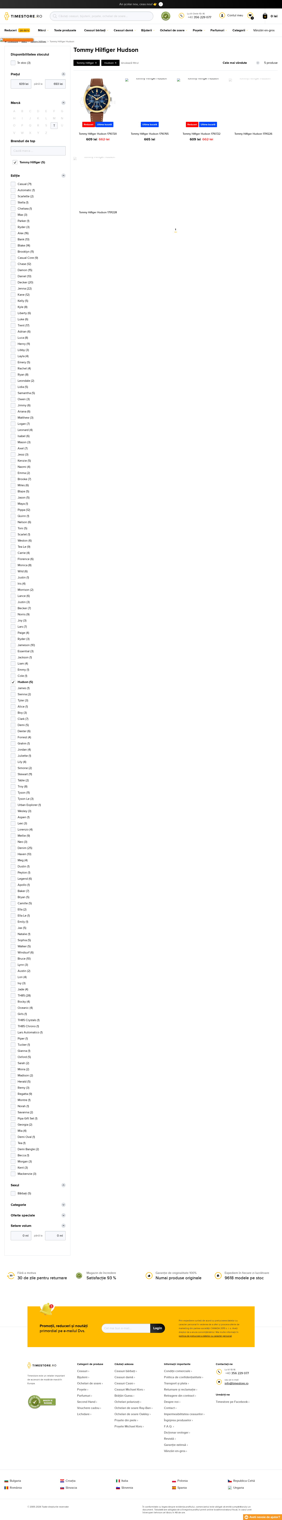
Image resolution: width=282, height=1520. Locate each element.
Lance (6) (24, 596)
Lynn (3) (23, 964)
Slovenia (127, 1488)
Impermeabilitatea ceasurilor (183, 1414)
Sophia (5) (24, 940)
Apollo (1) (24, 885)
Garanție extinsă (175, 1445)
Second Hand (86, 1402)
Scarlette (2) (26, 196)
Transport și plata (175, 1383)
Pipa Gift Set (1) (27, 1118)
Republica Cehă (244, 1481)
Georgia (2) (25, 1124)
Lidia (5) (23, 387)
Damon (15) (25, 270)
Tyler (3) (23, 700)
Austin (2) (24, 971)
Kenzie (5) (24, 460)
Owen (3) (24, 399)
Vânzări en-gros (174, 1451)
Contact (169, 1408)
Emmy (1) (23, 669)
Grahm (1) (24, 743)
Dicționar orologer (176, 1432)
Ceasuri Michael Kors (129, 1389)
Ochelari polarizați (127, 1402)
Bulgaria (15, 1481)
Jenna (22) (25, 288)
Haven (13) (24, 854)
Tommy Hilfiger (38, 41)
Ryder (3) (24, 227)
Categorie (18, 1205)
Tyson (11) (24, 792)
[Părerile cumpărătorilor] (16, 39)
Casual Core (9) (28, 258)
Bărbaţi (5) (24, 1193)
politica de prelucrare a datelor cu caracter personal (205, 1335)
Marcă (15, 103)
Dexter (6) (24, 731)
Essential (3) (26, 651)
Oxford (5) (24, 1057)
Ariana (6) (24, 411)
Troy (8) (22, 786)
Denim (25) (25, 848)
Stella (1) (23, 202)
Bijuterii (82, 1377)
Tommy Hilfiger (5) (32, 162)
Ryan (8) (23, 374)
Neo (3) (22, 842)
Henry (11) (24, 344)
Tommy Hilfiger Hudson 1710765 (150, 134)
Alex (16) (23, 233)
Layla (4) (23, 356)
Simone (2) (25, 768)
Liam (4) (23, 663)
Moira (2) (23, 1069)
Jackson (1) (25, 657)
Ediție (15, 175)
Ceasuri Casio (124, 1383)
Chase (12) (24, 264)
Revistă (169, 1438)
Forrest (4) (24, 737)
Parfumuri (83, 1395)
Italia (124, 1481)
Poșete (82, 1389)
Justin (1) (23, 577)
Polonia (182, 1481)
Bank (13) (23, 239)
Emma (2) (24, 473)
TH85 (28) (24, 995)
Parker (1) (23, 221)
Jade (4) (23, 989)
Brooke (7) (24, 479)
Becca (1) (23, 1155)
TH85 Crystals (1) (29, 1020)
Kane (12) (24, 294)
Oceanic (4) (25, 1008)
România (16, 1488)
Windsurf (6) (26, 952)
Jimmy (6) (24, 405)
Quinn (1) (23, 516)
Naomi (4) (24, 467)
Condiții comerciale (177, 1371)
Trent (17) (23, 325)
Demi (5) (23, 725)
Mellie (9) (24, 835)
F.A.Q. (168, 1426)
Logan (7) (24, 423)
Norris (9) (24, 614)
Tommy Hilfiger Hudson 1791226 (253, 134)
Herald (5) (24, 1081)
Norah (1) (23, 1106)
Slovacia (71, 1488)
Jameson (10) (26, 645)
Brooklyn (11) (26, 251)
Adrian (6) (24, 331)
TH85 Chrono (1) (28, 1026)
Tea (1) (22, 1143)
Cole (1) (22, 676)
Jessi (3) (23, 454)
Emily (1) (23, 921)
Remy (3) (23, 1087)
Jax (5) (22, 928)
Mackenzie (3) (27, 1174)
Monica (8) (24, 565)
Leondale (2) (26, 380)
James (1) (24, 688)
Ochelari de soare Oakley (132, 1414)
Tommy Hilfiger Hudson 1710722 (201, 134)
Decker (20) (25, 282)
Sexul (15, 1185)
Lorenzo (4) (25, 829)
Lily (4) (22, 762)
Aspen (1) (24, 817)
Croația (71, 1481)
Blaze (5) (23, 491)
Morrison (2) (25, 589)
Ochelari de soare (89, 1383)
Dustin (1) (24, 866)
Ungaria (238, 1488)
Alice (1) (23, 706)
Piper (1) (23, 1038)
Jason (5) (24, 497)
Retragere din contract (179, 1395)
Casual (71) (24, 184)
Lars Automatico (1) (30, 1032)
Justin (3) (24, 602)
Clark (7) (23, 719)
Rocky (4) (24, 1001)
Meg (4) (23, 860)
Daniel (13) (24, 276)
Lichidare (83, 1414)
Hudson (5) (25, 682)
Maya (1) (23, 503)
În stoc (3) (24, 63)
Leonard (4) (25, 430)
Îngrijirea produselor (177, 1420)
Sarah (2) (23, 1063)
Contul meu (235, 15)
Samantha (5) (26, 393)
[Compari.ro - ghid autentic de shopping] (166, 20)
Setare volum (21, 1226)
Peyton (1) (24, 872)
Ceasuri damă (124, 1377)
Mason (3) (24, 442)
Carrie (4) (24, 553)
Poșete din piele (125, 1420)
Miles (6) (23, 485)
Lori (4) (22, 977)
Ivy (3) (22, 983)
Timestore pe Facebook (232, 1402)
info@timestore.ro (236, 1383)
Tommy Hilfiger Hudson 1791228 (98, 212)
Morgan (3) (25, 1161)
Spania (182, 1488)
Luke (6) (23, 319)
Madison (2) (25, 1075)
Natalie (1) (24, 934)
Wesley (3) (24, 811)
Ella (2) (22, 909)
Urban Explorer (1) (29, 805)
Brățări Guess (124, 1395)
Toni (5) (22, 528)
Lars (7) (22, 626)
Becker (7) (24, 608)
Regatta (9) (25, 1094)
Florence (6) (26, 559)
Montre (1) (24, 1100)
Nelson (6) (24, 522)
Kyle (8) (22, 307)
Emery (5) (24, 362)
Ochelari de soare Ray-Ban (133, 1408)
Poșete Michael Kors (128, 1426)
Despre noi (171, 1402)
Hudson (109, 63)
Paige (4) (23, 633)
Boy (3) (22, 712)
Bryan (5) (23, 897)
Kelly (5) (23, 301)
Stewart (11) (25, 774)
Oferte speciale (23, 1215)
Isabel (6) (24, 436)
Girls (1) (22, 1014)
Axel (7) (23, 448)
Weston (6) (25, 540)
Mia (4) (22, 1130)
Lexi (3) (22, 823)
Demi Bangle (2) (28, 1149)
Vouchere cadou (88, 1408)
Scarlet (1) (24, 534)
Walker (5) (24, 946)
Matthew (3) (25, 417)
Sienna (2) (24, 694)
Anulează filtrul (130, 63)
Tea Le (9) (24, 546)
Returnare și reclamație (179, 1389)
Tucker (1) (24, 1044)
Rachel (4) (24, 368)
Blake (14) (24, 245)
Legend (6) (25, 878)
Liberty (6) (24, 313)
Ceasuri (82, 1371)
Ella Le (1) (24, 915)
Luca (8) (23, 337)
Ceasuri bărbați (125, 1371)
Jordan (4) (24, 749)
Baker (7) (23, 891)
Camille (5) (25, 903)
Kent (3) (23, 1167)
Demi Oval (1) (26, 1137)
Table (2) (23, 780)
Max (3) (22, 214)
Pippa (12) (24, 510)
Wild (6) (23, 571)
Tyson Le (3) (26, 799)
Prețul (15, 74)
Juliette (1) (24, 755)
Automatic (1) (26, 190)
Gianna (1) (24, 1051)
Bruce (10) (24, 958)
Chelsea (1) (25, 208)
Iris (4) (22, 583)
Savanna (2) (25, 1112)
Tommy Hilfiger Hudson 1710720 (98, 134)
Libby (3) (23, 350)
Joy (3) (22, 620)
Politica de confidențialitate (182, 1377)
